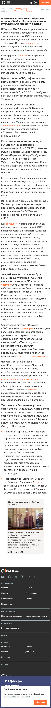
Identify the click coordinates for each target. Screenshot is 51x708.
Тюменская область (23, 11)
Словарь (5, 652)
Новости (45, 10)
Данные (4, 593)
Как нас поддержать (10, 628)
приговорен (26, 328)
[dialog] (25, 696)
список (38, 482)
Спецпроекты (7, 599)
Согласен (40, 702)
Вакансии (5, 657)
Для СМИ (30, 652)
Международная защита (36, 616)
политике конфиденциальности (17, 696)
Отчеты (29, 646)
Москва (17, 8)
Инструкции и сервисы (11, 616)
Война (4, 636)
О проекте (5, 646)
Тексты (29, 588)
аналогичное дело (11, 125)
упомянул (6, 284)
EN (36, 2)
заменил (32, 389)
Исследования (32, 593)
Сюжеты (29, 599)
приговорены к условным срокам (19, 379)
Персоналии (6, 604)
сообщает (22, 55)
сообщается (31, 43)
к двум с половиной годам (31, 356)
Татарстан (27, 8)
